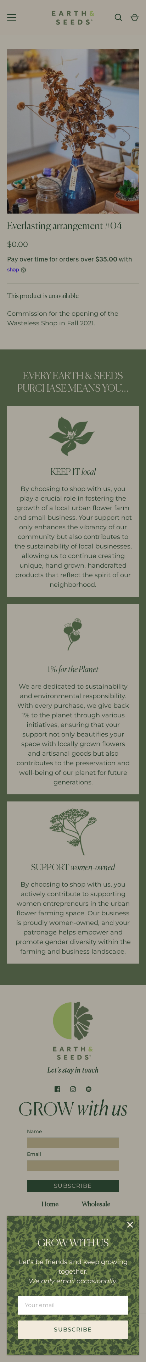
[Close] (130, 1225)
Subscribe (73, 1329)
